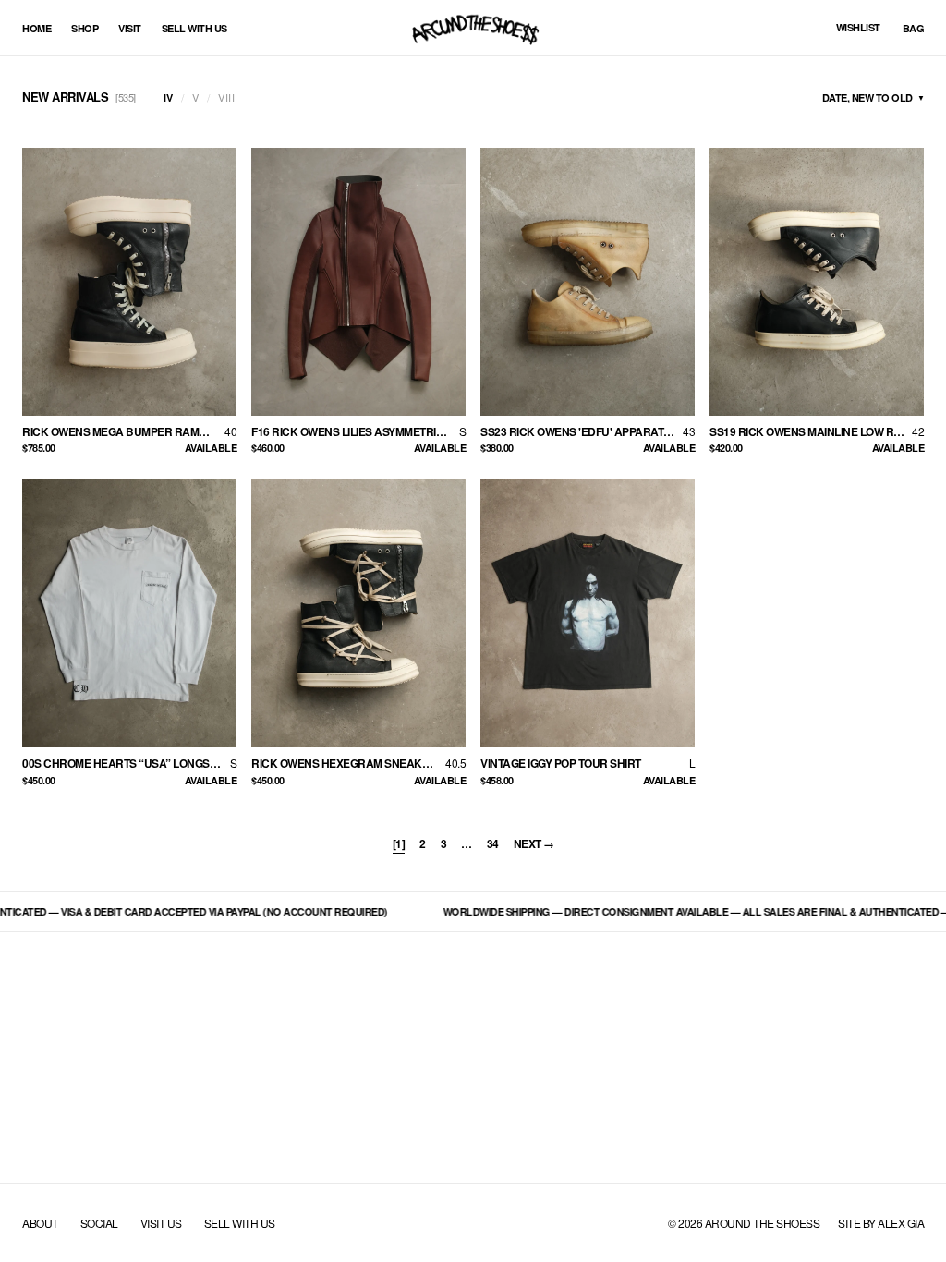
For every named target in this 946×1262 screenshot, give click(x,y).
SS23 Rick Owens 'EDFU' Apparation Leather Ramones (581, 431)
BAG (914, 28)
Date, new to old (873, 97)
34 (493, 843)
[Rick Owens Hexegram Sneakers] (358, 613)
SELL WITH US (239, 1223)
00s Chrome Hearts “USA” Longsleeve (126, 763)
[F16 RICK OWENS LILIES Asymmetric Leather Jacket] (358, 282)
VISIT (129, 28)
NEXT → (534, 843)
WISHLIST (858, 27)
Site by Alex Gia (881, 1223)
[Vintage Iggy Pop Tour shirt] (587, 613)
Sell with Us (194, 28)
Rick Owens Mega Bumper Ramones (123, 431)
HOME (36, 28)
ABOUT (40, 1223)
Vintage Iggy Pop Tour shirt (560, 763)
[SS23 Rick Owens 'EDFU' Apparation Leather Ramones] (587, 282)
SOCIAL (99, 1223)
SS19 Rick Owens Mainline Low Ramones (811, 431)
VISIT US (161, 1223)
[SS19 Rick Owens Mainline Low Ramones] (817, 282)
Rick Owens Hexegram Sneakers (347, 763)
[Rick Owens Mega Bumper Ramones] (129, 282)
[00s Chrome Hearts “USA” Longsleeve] (129, 613)
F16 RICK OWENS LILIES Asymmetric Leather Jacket (355, 431)
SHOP (84, 28)
